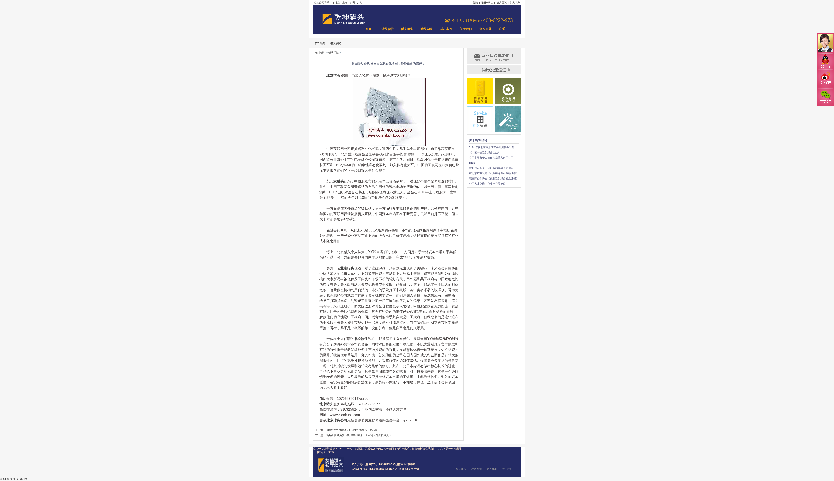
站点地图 (492, 469)
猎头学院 (427, 29)
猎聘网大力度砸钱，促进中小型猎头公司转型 (352, 429)
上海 (345, 2)
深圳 (352, 2)
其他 (359, 2)
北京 (337, 2)
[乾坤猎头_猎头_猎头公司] (344, 23)
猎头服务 (407, 29)
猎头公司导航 (321, 2)
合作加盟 (485, 29)
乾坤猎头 (320, 52)
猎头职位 (388, 29)
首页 (368, 29)
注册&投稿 (487, 2)
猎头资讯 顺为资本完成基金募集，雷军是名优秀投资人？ (358, 435)
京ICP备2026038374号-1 (15, 479)
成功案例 (446, 29)
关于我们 (466, 29)
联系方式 (505, 29)
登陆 (475, 2)
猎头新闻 (320, 43)
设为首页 (501, 2)
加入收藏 (515, 2)
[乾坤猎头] (331, 472)
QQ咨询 (825, 61)
